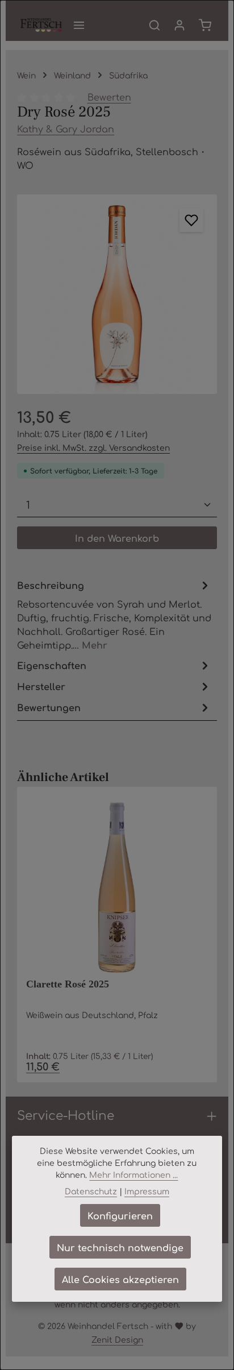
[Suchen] (154, 25)
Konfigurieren (120, 1215)
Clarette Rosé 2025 (67, 984)
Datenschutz (91, 1191)
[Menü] (79, 25)
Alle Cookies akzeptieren (120, 1279)
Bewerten (109, 96)
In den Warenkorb (117, 538)
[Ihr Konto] (179, 25)
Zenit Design (117, 1339)
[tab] (114, 614)
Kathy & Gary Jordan (65, 128)
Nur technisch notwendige (120, 1247)
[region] (117, 294)
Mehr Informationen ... (133, 1174)
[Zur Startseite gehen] (41, 25)
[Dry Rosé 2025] (117, 294)
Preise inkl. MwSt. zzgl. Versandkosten (93, 447)
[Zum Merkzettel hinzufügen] (191, 220)
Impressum (146, 1191)
